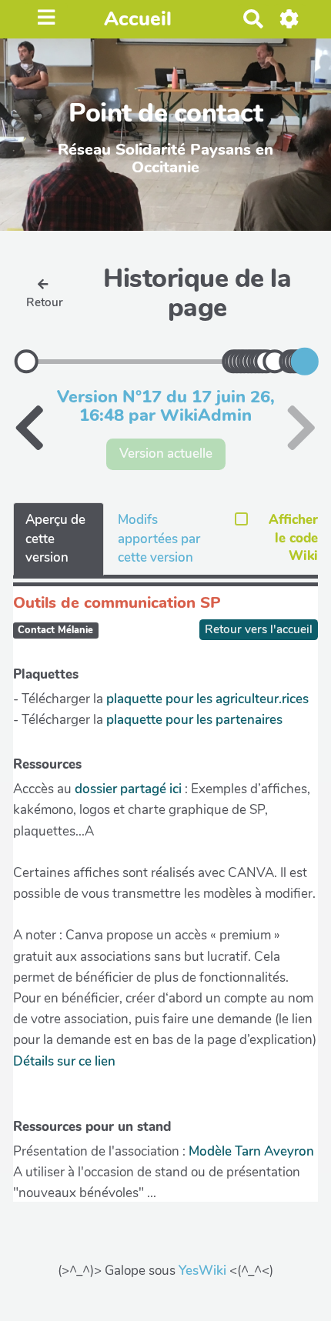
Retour (44, 302)
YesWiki (202, 1270)
